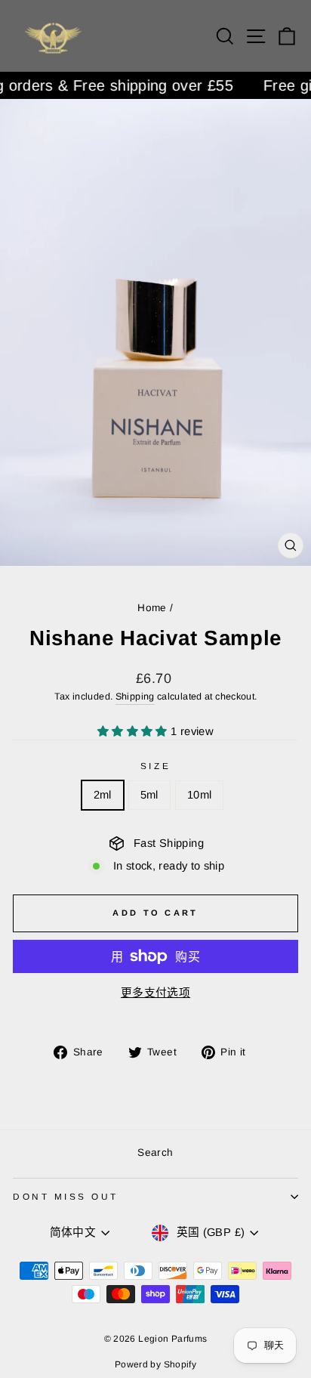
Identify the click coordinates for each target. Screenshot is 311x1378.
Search (155, 1152)
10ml (199, 795)
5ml (149, 795)
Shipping (135, 696)
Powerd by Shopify (155, 1364)
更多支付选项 (155, 993)
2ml (103, 795)
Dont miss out (66, 1196)
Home (151, 607)
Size (155, 766)
